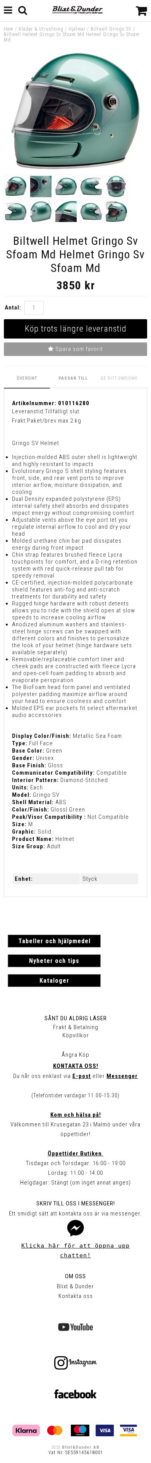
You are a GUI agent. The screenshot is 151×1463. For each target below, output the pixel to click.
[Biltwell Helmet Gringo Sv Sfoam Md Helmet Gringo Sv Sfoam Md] (75, 167)
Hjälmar (77, 29)
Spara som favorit (78, 349)
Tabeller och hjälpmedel (54, 941)
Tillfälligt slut (62, 411)
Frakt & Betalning (75, 1027)
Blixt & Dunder (75, 1286)
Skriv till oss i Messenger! (75, 1203)
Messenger (122, 1076)
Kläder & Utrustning (41, 29)
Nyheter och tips (54, 960)
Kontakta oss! (75, 1065)
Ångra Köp (75, 1054)
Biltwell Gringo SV (111, 29)
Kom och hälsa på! (75, 1114)
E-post (81, 1076)
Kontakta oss (75, 1296)
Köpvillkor (75, 1035)
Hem (9, 29)
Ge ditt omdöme (119, 378)
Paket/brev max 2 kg (54, 420)
